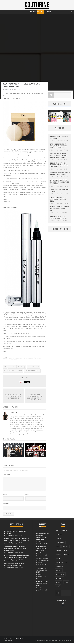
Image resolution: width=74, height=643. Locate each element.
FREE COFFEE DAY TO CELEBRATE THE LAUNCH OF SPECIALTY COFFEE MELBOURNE (13, 396)
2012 (57, 530)
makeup (58, 554)
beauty (64, 530)
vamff (58, 586)
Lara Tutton (41, 588)
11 (47, 543)
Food (57, 546)
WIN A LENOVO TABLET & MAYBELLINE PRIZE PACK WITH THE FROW (42, 549)
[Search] (71, 12)
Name (5, 494)
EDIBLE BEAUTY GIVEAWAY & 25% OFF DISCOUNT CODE (42, 559)
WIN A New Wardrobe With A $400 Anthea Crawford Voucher (42, 584)
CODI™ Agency (8, 640)
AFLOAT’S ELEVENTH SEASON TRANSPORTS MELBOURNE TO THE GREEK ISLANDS (60, 173)
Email (27, 494)
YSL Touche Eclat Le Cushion (13, 371)
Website (6, 504)
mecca (58, 558)
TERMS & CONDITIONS (65, 640)
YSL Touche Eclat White (32, 371)
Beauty (39, 12)
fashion (58, 538)
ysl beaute (12, 367)
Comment (6, 474)
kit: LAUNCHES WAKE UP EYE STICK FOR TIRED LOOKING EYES (59, 137)
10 (38, 578)
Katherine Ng (8, 89)
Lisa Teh (40, 541)
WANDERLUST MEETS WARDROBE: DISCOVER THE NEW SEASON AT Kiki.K (58, 217)
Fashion (32, 12)
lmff (65, 550)
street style (59, 578)
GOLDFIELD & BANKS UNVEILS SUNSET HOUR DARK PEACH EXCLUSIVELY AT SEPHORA (58, 199)
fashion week (60, 542)
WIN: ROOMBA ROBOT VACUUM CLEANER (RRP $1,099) (41, 570)
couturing (59, 534)
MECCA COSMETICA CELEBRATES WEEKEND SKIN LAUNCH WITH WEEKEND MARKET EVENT (59, 208)
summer (58, 582)
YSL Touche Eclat (33, 367)
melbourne (59, 566)
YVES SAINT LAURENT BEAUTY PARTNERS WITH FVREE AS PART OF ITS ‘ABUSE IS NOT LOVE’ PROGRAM (13, 447)
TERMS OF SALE (53, 640)
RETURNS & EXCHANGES (41, 640)
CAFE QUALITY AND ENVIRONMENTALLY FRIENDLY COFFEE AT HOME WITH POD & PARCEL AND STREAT (35, 397)
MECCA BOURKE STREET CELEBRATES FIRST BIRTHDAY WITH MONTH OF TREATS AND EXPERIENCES (59, 182)
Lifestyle (48, 12)
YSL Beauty (21, 367)
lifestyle (58, 550)
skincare (58, 570)
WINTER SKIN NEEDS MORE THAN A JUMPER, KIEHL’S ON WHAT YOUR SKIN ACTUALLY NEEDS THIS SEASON (58, 146)
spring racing (60, 574)
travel (66, 582)
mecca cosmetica (61, 562)
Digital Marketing (18, 638)
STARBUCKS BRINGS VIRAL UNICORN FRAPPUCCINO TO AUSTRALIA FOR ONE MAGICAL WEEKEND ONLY (59, 165)
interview (65, 546)
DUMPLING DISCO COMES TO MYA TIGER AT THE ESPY (59, 190)
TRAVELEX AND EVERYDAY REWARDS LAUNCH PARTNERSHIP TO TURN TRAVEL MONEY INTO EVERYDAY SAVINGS (59, 155)
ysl (5, 367)
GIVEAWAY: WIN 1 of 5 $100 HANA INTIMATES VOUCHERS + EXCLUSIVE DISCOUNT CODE (42, 536)
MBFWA (66, 554)
